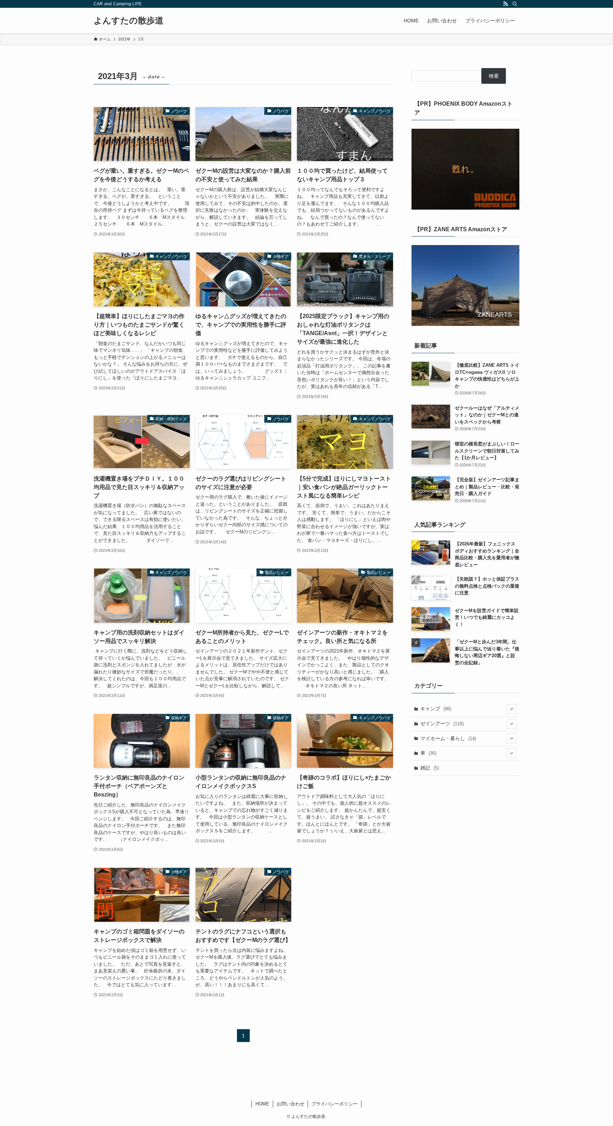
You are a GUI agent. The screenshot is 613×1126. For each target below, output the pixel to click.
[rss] (505, 4)
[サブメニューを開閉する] (512, 709)
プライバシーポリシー (334, 1103)
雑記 (429, 768)
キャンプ (435, 708)
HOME (262, 1103)
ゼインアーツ (442, 723)
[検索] (514, 4)
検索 (494, 76)
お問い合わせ (290, 1103)
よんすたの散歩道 (129, 20)
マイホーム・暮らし (448, 738)
